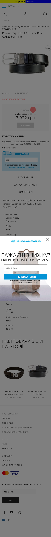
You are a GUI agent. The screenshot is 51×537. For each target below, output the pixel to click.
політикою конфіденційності (25, 282)
